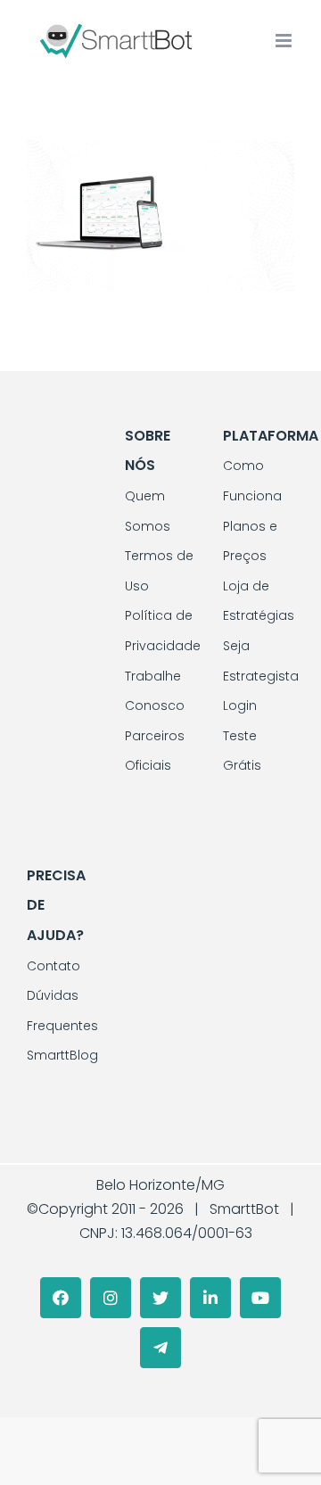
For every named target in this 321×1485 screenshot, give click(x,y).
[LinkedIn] (210, 1297)
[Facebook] (60, 1297)
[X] (160, 1297)
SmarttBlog (62, 1055)
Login (240, 705)
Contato (53, 966)
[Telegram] (160, 1347)
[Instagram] (110, 1297)
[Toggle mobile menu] (285, 40)
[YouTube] (260, 1297)
